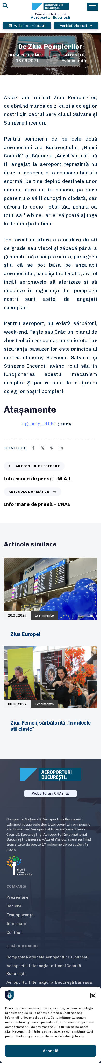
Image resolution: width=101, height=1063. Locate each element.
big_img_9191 (38, 424)
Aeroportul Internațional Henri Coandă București (43, 970)
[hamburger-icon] (92, 7)
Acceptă (51, 1051)
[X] (43, 448)
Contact (14, 932)
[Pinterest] (52, 448)
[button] (93, 995)
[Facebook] (33, 448)
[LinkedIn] (61, 448)
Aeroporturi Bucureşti (50, 17)
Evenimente (73, 60)
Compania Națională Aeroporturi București (47, 957)
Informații (16, 923)
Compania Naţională (50, 14)
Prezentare (17, 897)
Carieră (13, 906)
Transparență (20, 915)
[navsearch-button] (5, 5)
